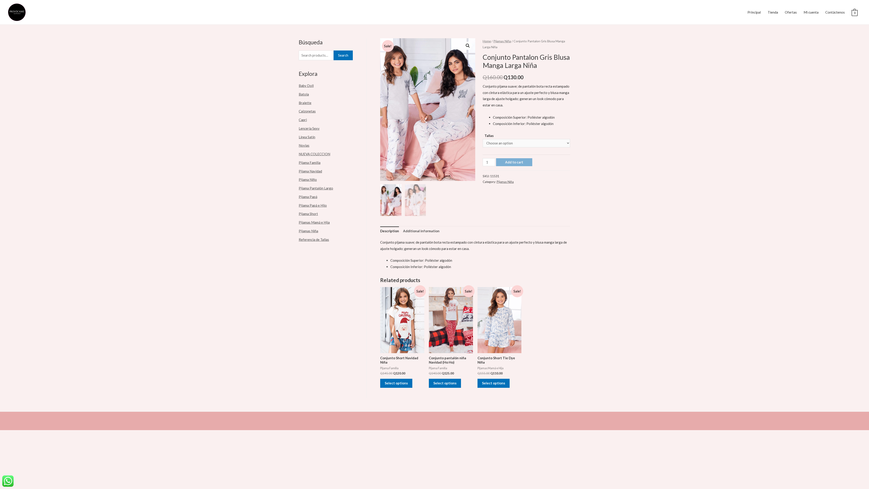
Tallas (489, 136)
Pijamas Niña (308, 231)
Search (343, 55)
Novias (304, 145)
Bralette (305, 103)
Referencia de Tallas (314, 239)
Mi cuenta (811, 12)
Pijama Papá (308, 197)
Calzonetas (307, 111)
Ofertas (791, 12)
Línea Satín (307, 137)
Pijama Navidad (310, 171)
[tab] (389, 231)
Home (487, 41)
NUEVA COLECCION (314, 154)
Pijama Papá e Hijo (313, 205)
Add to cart (514, 162)
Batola (304, 94)
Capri (303, 120)
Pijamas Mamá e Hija (314, 222)
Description (389, 231)
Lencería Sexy (309, 128)
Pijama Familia (309, 163)
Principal (754, 12)
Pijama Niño (308, 179)
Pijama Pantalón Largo (316, 188)
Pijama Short (308, 214)
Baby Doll (306, 86)
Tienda (773, 12)
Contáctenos (835, 12)
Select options (396, 383)
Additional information (421, 231)
